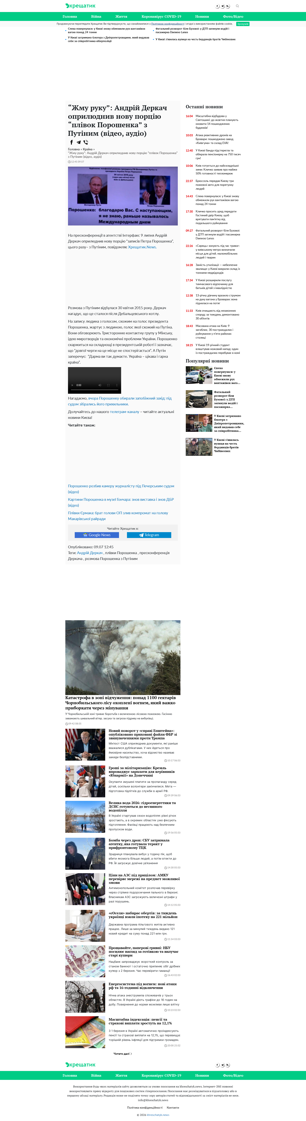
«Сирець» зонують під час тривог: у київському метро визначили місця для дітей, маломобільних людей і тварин (218, 251)
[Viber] (85, 142)
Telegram (151, 535)
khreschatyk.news (158, 1115)
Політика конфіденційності (145, 1107)
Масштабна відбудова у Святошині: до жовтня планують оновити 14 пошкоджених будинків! (217, 122)
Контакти (173, 1107)
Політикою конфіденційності (167, 24)
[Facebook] (71, 142)
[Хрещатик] (80, 6)
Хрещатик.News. (142, 247)
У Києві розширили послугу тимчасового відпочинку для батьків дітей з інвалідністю (214, 284)
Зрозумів (242, 23)
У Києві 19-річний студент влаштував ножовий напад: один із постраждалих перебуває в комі (218, 349)
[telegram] (222, 6)
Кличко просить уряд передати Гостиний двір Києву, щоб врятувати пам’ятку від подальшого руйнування (216, 217)
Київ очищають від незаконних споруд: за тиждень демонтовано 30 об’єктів (217, 314)
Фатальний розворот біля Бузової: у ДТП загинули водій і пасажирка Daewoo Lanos (192, 30)
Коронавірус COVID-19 (161, 16)
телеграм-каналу (124, 412)
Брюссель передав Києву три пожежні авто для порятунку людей (215, 185)
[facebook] (217, 6)
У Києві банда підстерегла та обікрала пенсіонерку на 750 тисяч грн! (218, 154)
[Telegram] (78, 142)
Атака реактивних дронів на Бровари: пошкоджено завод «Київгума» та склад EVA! (214, 139)
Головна (70, 16)
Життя (121, 16)
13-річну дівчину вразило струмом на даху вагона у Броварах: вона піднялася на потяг (218, 299)
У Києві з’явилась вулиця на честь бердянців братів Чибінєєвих (196, 39)
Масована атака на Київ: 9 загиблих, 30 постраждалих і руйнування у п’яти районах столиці (214, 332)
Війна (96, 16)
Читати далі (122, 1053)
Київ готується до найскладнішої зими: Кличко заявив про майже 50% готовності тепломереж (217, 169)
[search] (237, 6)
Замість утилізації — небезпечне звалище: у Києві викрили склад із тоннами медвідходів (218, 269)
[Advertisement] (153, 74)
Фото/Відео (233, 16)
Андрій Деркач (90, 553)
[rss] (227, 6)
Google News (99, 535)
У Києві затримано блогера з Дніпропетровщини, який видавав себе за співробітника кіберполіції (108, 39)
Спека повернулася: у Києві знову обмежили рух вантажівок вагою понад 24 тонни (106, 30)
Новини (202, 16)
